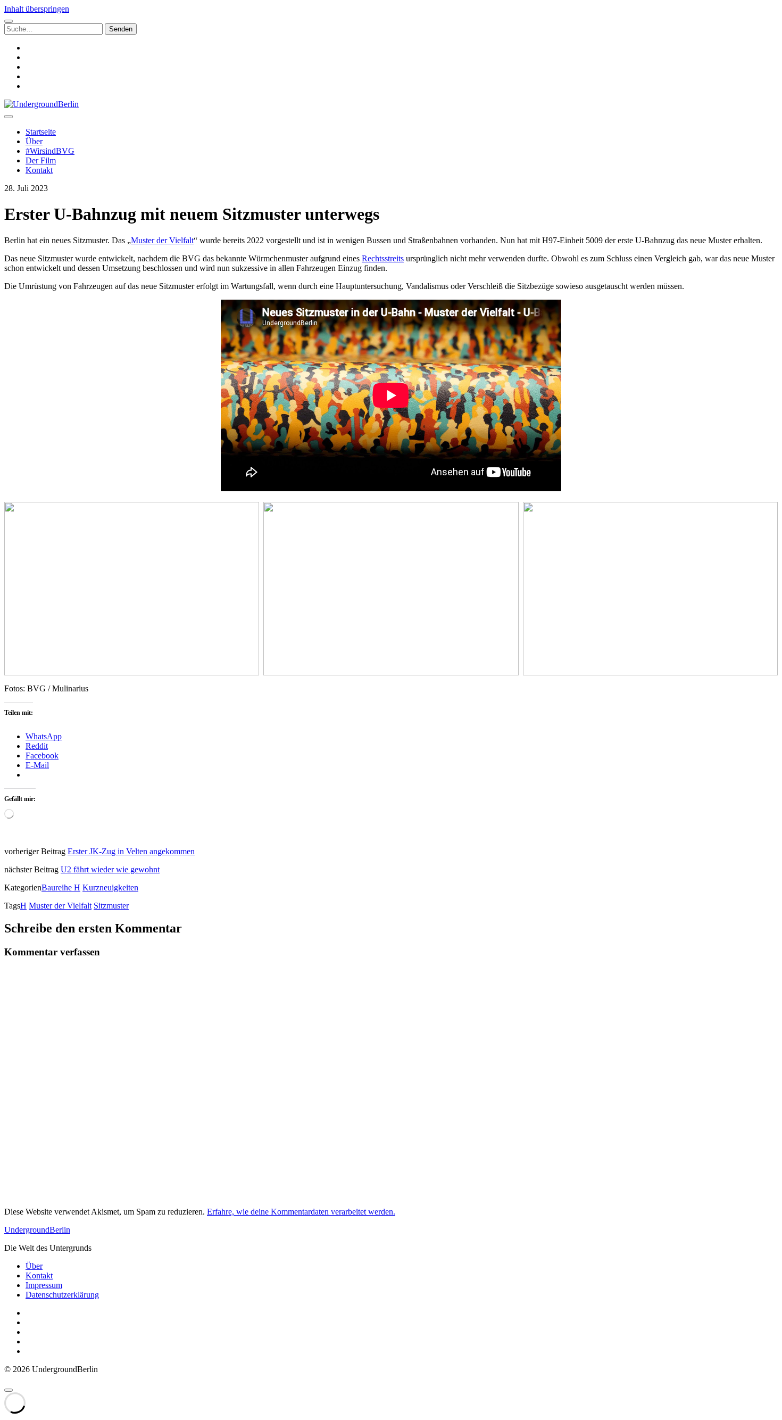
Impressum (44, 1285)
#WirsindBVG (50, 150)
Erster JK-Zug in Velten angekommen (131, 851)
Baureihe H (60, 887)
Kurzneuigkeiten (110, 887)
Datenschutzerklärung (62, 1294)
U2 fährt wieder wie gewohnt (110, 869)
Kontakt (39, 170)
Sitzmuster (111, 905)
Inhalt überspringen (36, 8)
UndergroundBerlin (37, 1229)
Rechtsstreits (383, 258)
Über (34, 141)
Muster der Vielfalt (162, 240)
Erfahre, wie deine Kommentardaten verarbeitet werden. (301, 1211)
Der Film (41, 160)
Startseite (41, 131)
